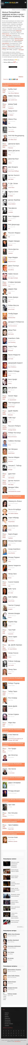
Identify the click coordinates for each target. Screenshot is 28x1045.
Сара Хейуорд (5, 43)
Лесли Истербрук (19, 40)
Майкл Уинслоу (5, 33)
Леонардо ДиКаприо (14, 946)
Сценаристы (8, 1021)
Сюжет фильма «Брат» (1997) (14, 876)
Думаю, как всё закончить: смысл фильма (15, 890)
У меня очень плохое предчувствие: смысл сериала (14, 915)
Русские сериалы (9, 1023)
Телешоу (7, 1025)
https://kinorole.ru (18, 1041)
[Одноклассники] (12, 79)
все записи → (20, 926)
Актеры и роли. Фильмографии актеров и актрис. (14, 7)
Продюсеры (7, 1020)
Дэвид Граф (8, 35)
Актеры (6, 1014)
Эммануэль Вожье (19, 38)
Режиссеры (7, 1018)
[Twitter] (11, 79)
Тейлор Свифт (12, 994)
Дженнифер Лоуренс (14, 969)
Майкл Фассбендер (14, 934)
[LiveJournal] (15, 79)
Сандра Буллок (12, 987)
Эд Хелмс (11, 958)
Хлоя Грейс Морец (13, 975)
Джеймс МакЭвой (13, 940)
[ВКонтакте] (9, 79)
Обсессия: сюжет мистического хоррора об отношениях (15, 864)
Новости (7, 1012)
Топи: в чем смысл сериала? (15, 907)
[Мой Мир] (14, 79)
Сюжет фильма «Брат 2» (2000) (15, 870)
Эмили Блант (12, 981)
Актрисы (7, 1016)
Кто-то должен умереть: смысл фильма (15, 902)
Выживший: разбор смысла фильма (15, 895)
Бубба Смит (18, 30)
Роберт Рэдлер (11, 46)
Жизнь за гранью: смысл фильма (15, 921)
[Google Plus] (17, 79)
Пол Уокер (11, 952)
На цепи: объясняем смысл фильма (15, 883)
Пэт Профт (21, 49)
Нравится (21, 76)
